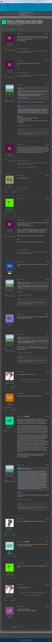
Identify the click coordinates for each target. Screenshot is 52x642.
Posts (5, 47)
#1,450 (47, 314)
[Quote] (47, 55)
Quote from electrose (24, 338)
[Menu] (50, 1)
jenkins (31, 12)
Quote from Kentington (25, 468)
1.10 (42, 13)
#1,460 (47, 606)
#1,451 (47, 334)
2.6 (14, 13)
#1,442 (47, 60)
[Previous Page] (3, 30)
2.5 (12, 13)
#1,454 (47, 416)
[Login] (47, 1)
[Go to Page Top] (50, 640)
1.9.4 (39, 13)
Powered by (26, 640)
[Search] (44, 1)
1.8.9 (36, 13)
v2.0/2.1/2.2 (5, 13)
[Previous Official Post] (42, 459)
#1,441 (47, 33)
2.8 (19, 13)
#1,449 (47, 279)
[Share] (49, 28)
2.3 (9, 13)
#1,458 (47, 563)
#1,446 (47, 198)
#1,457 (47, 541)
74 (14, 29)
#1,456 (47, 518)
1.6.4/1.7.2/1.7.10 (30, 13)
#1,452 (47, 371)
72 (10, 29)
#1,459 (47, 585)
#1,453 (47, 393)
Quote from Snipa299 (24, 283)
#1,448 (47, 261)
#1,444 (47, 144)
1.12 (48, 13)
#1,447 (47, 220)
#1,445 (47, 175)
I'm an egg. (27, 167)
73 (12, 29)
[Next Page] (21, 30)
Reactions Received (7, 189)
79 (19, 29)
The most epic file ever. (22, 190)
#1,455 (47, 464)
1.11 (45, 13)
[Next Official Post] (44, 459)
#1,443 (47, 84)
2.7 (16, 13)
